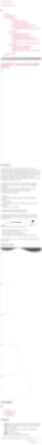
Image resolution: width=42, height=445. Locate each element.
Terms (34, 225)
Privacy (31, 225)
